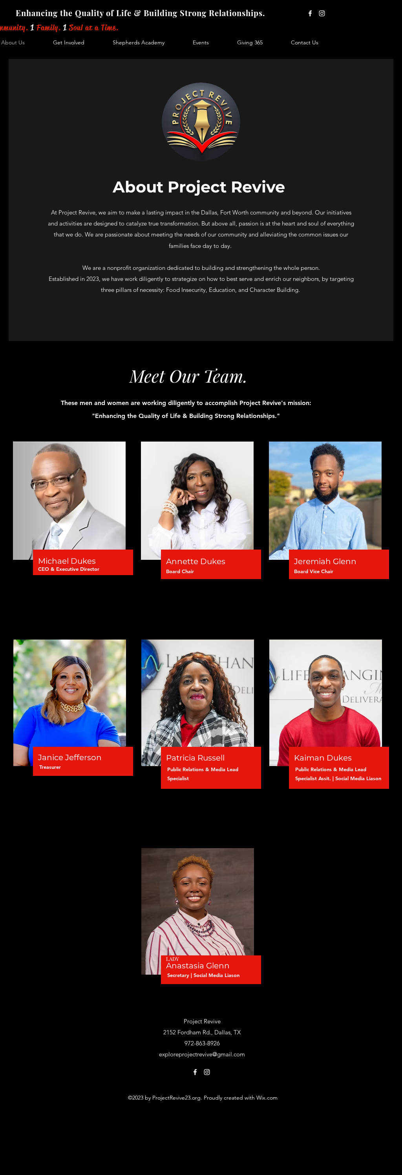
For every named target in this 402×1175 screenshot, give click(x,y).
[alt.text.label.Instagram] (322, 13)
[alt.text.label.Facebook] (310, 13)
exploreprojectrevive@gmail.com (202, 1054)
